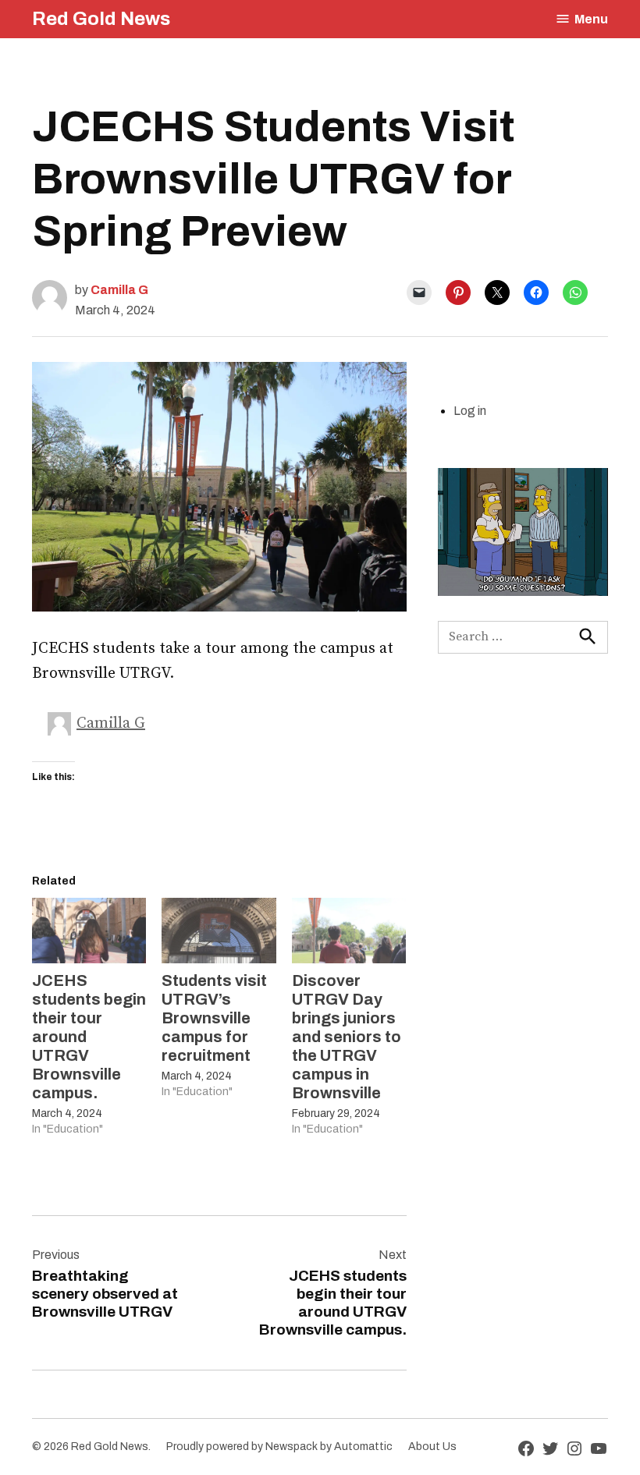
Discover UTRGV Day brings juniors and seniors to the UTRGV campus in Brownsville (346, 1036)
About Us (432, 1446)
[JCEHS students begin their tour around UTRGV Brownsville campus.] (89, 930)
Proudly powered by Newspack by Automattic (279, 1446)
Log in (469, 410)
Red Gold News (101, 19)
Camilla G (119, 289)
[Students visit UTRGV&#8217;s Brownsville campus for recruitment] (219, 930)
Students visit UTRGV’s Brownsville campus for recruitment (214, 1018)
